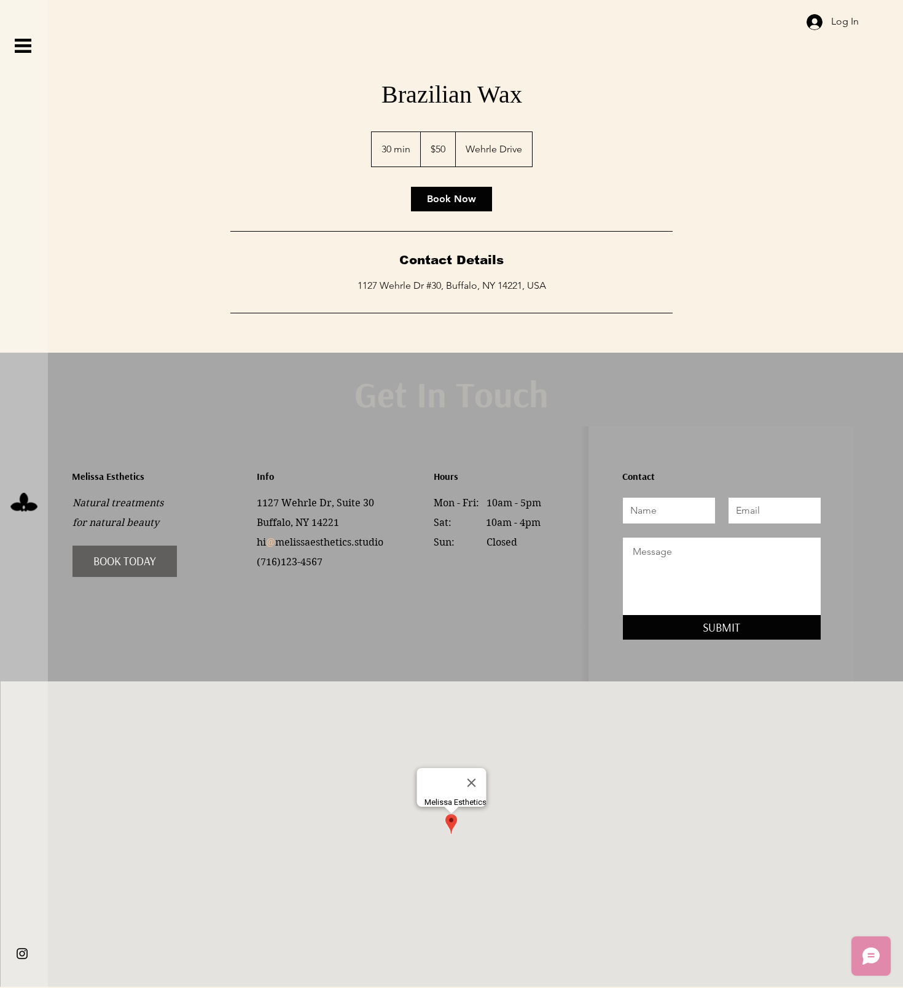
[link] (451, 199)
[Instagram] (22, 953)
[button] (23, 46)
